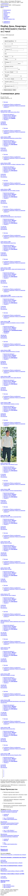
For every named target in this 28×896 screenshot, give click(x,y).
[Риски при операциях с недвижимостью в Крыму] (13, 854)
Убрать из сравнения (20, 105)
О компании (6, 16)
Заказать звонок (4, 6)
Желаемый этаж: (9, 86)
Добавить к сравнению (9, 105)
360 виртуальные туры (9, 19)
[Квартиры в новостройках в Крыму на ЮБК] (12, 871)
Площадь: (7, 62)
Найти (14, 90)
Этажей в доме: (8, 81)
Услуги (5, 11)
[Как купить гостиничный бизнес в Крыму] (11, 862)
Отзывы (5, 15)
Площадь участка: (9, 66)
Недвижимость (7, 10)
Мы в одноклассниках (8, 886)
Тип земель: (7, 78)
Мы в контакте (7, 884)
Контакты (5, 17)
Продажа (5, 102)
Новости (5, 13)
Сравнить (5, 107)
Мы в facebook (7, 887)
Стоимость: (7, 49)
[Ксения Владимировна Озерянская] (10, 835)
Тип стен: (7, 74)
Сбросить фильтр (8, 90)
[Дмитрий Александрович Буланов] (10, 823)
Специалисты (6, 12)
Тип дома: (7, 72)
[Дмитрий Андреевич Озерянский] (9, 810)
